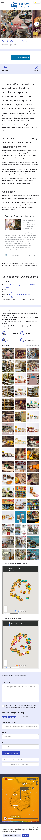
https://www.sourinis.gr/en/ (16, 292)
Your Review (6, 682)
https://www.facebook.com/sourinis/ (20, 294)
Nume (4, 732)
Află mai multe (11, 831)
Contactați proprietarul (20, 57)
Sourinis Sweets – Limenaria (21, 760)
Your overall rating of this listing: (13, 713)
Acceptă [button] (25, 835)
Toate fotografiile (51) (32, 345)
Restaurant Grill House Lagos (19, 764)
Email (4, 742)
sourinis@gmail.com (12, 297)
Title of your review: (9, 722)
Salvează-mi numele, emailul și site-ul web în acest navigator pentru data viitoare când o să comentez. (21, 706)
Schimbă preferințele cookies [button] (12, 835)
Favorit (36, 70)
